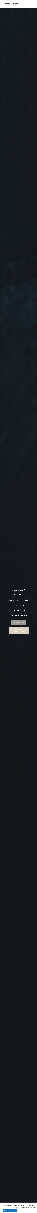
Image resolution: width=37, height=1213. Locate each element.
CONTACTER (18, 622)
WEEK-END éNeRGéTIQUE (19, 631)
